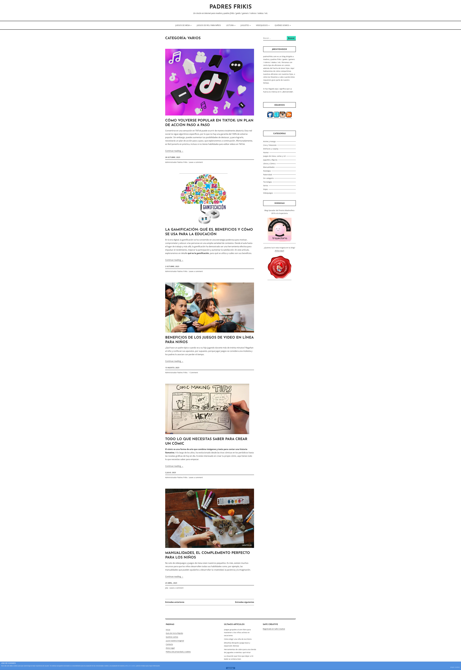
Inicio (168, 629)
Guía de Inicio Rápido (174, 633)
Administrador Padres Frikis (176, 162)
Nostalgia (267, 171)
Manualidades (269, 167)
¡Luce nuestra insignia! (175, 640)
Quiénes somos (282, 25)
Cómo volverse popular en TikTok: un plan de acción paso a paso (209, 123)
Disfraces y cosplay (270, 149)
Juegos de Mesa (182, 25)
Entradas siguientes (244, 602)
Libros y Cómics (269, 163)
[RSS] (289, 117)
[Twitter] (276, 117)
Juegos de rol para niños (209, 25)
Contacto (169, 644)
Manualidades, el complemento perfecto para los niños (207, 555)
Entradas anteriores (174, 602)
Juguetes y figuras (270, 160)
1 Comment (193, 372)
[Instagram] (282, 117)
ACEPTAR (230, 668)
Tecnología (267, 182)
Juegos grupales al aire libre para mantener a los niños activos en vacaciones (237, 632)
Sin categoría (268, 178)
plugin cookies (455, 667)
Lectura (230, 25)
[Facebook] (270, 117)
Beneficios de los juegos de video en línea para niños (209, 340)
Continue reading (174, 151)
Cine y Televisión (270, 145)
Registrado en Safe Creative (274, 629)
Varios (265, 185)
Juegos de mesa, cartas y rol (274, 156)
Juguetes (245, 25)
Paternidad (267, 174)
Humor (266, 152)
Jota (166, 588)
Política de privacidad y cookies (178, 652)
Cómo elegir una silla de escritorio (238, 639)
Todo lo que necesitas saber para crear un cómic (206, 441)
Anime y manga (269, 141)
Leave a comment (196, 162)
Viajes (265, 189)
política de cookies (130, 666)
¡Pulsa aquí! (279, 250)
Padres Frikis (230, 7)
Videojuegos (262, 25)
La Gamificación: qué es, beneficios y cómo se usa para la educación (209, 232)
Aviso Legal (170, 648)
